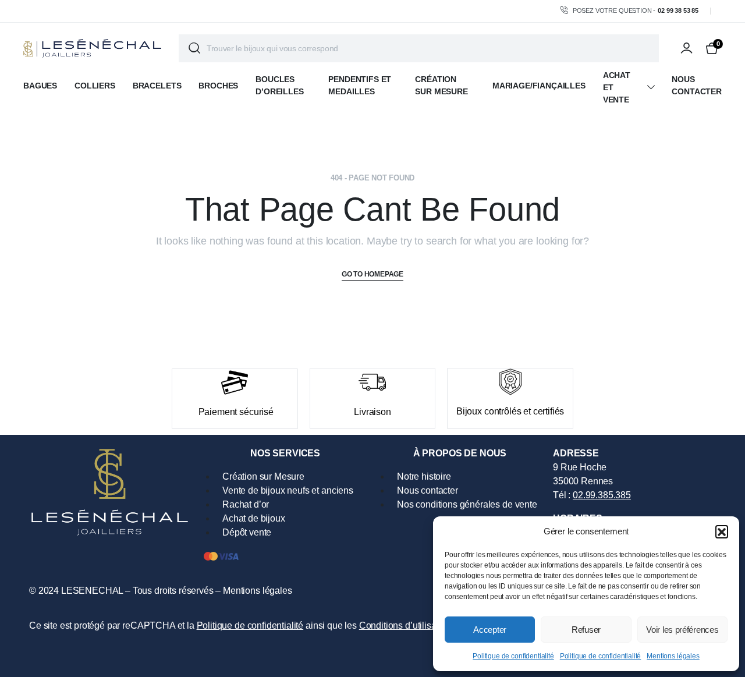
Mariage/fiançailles (539, 85)
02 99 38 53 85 (678, 10)
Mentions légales (673, 656)
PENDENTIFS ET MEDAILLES (359, 85)
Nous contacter (697, 85)
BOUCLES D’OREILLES (279, 85)
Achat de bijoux (253, 518)
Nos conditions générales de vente (467, 504)
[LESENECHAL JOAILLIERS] (92, 48)
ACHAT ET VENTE (616, 87)
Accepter (489, 630)
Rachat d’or (245, 504)
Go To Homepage (372, 274)
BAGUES (40, 85)
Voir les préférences (682, 630)
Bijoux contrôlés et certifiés (510, 411)
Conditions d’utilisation (405, 625)
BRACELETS (157, 85)
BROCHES (218, 85)
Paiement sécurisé (236, 412)
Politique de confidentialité (513, 656)
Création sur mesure (441, 85)
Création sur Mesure (263, 476)
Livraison (372, 412)
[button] (722, 531)
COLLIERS (94, 85)
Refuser (586, 630)
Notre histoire (424, 476)
